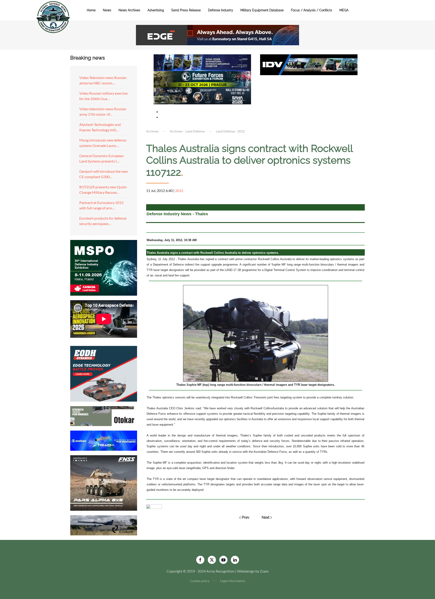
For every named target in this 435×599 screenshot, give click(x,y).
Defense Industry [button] (220, 10)
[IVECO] (309, 64)
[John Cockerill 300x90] (103, 525)
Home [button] (91, 10)
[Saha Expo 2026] (202, 62)
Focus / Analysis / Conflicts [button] (311, 10)
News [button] (107, 10)
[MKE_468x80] (202, 95)
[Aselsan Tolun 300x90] (103, 440)
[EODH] (103, 373)
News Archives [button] (129, 10)
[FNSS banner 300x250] (103, 482)
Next (265, 517)
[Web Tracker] (154, 506)
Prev (245, 517)
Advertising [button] (155, 10)
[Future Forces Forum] (202, 79)
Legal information (232, 581)
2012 (179, 190)
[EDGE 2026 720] (217, 34)
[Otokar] (103, 415)
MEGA (343, 10)
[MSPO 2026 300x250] (103, 267)
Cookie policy (199, 581)
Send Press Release (186, 10)
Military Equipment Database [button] (262, 10)
